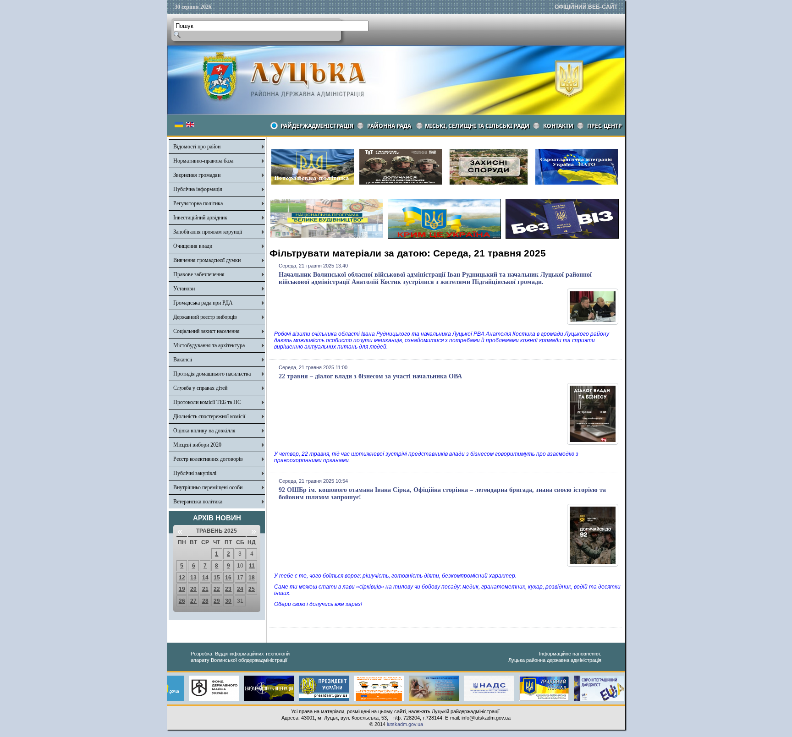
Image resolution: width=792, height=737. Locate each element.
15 (217, 577)
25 (251, 589)
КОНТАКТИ (558, 126)
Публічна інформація (197, 189)
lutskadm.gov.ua (405, 724)
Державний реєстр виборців (205, 317)
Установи (184, 288)
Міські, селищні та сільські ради (477, 126)
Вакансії (182, 359)
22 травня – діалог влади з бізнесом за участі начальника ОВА (370, 376)
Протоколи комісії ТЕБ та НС (207, 402)
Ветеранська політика (197, 501)
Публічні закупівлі (194, 473)
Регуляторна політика (198, 203)
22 (217, 589)
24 (240, 589)
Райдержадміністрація (316, 126)
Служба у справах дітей (200, 388)
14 (205, 577)
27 (193, 601)
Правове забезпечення (199, 274)
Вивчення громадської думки (207, 260)
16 (228, 577)
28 (205, 601)
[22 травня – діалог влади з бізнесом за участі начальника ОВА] (592, 443)
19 (182, 589)
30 (228, 601)
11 (252, 565)
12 (182, 577)
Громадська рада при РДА (203, 303)
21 (205, 589)
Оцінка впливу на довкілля (204, 430)
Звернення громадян (196, 175)
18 (251, 577)
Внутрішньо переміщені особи (207, 487)
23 (228, 589)
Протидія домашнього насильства (212, 374)
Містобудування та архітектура (209, 345)
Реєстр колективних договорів (208, 459)
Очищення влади (192, 246)
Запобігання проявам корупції (207, 232)
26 (182, 601)
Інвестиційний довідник (200, 217)
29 (217, 601)
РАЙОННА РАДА (389, 126)
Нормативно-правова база (203, 161)
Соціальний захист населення (206, 331)
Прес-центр (604, 126)
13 (193, 577)
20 (193, 589)
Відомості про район (196, 146)
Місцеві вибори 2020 (197, 445)
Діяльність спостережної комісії (209, 416)
